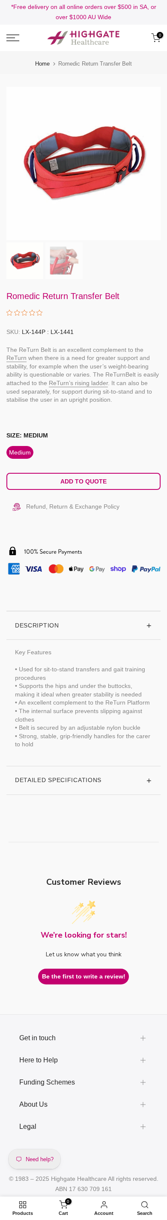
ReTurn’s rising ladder (78, 383)
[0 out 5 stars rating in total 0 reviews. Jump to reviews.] (26, 313)
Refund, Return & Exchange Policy (72, 506)
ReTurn (16, 357)
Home (42, 63)
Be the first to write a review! (83, 976)
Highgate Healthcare (79, 1178)
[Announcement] (83, 12)
